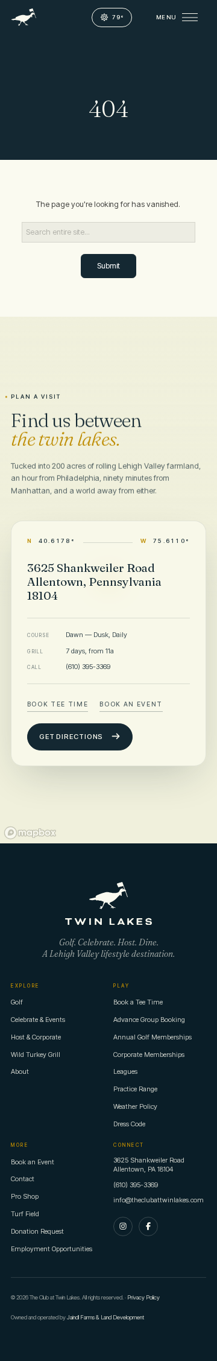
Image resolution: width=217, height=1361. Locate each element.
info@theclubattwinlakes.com (158, 1200)
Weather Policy (135, 1106)
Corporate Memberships (148, 1054)
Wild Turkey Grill (35, 1054)
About (20, 1071)
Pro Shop (25, 1196)
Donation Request (37, 1231)
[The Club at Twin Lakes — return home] (23, 17)
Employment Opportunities (51, 1249)
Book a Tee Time (138, 1002)
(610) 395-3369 (88, 666)
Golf (17, 1002)
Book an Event (131, 704)
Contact (22, 1179)
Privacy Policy (143, 1297)
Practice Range (135, 1089)
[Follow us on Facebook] (148, 1226)
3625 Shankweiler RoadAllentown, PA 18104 (148, 1165)
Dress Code (129, 1124)
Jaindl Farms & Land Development (105, 1317)
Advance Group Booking (149, 1019)
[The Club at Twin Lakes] (108, 903)
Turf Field (25, 1214)
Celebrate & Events (38, 1019)
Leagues (125, 1071)
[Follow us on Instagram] (123, 1226)
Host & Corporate (36, 1037)
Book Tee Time (58, 704)
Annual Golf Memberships (152, 1037)
